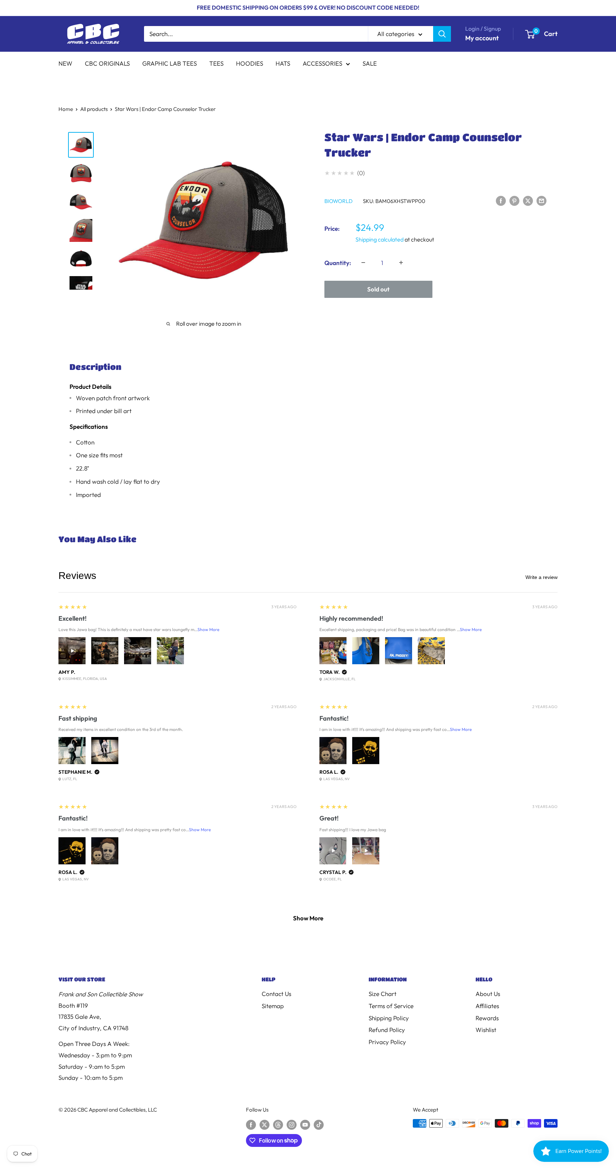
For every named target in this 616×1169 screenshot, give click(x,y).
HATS (283, 63)
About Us (488, 993)
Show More (208, 629)
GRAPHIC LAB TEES (169, 63)
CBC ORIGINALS (107, 63)
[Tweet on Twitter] (528, 200)
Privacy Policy (387, 1042)
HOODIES (249, 63)
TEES (216, 63)
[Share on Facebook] (501, 200)
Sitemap (273, 1006)
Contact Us (276, 993)
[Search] (442, 34)
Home (65, 109)
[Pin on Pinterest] (514, 200)
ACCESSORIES (322, 63)
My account (482, 38)
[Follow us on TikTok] (319, 1124)
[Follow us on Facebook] (251, 1124)
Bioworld (338, 200)
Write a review (541, 577)
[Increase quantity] (401, 262)
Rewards (487, 1018)
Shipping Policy (389, 1018)
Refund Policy (387, 1029)
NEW (65, 63)
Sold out (378, 289)
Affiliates (487, 1006)
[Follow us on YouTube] (305, 1124)
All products (94, 109)
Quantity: (337, 262)
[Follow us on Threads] (278, 1124)
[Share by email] (541, 200)
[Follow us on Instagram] (292, 1124)
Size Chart (382, 993)
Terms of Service (391, 1006)
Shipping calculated (379, 239)
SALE (370, 63)
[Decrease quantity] (363, 262)
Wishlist (486, 1029)
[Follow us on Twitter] (265, 1124)
